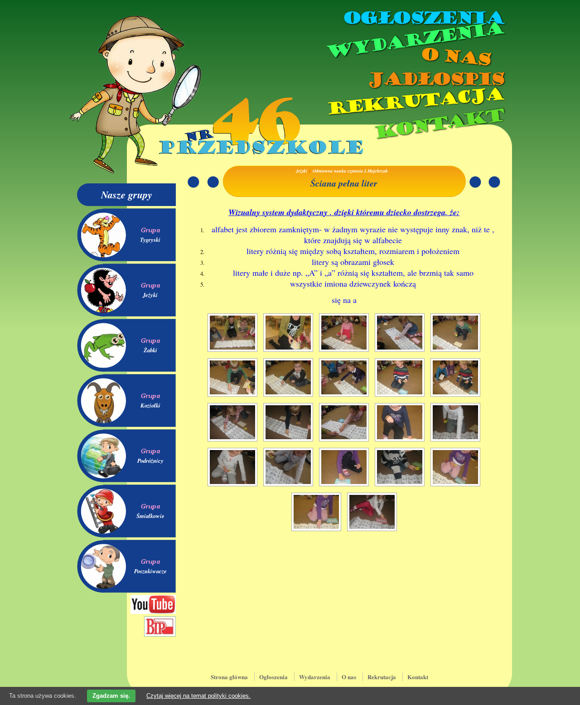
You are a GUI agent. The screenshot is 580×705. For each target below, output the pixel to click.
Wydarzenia (414, 40)
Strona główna (229, 676)
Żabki (150, 350)
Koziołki (150, 405)
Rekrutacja (414, 101)
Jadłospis (435, 79)
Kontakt (438, 124)
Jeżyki (150, 295)
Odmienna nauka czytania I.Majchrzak (350, 171)
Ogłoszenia (423, 18)
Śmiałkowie (150, 516)
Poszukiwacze (150, 571)
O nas (455, 57)
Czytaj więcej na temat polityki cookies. (198, 695)
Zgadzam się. (111, 695)
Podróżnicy (150, 460)
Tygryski (150, 239)
